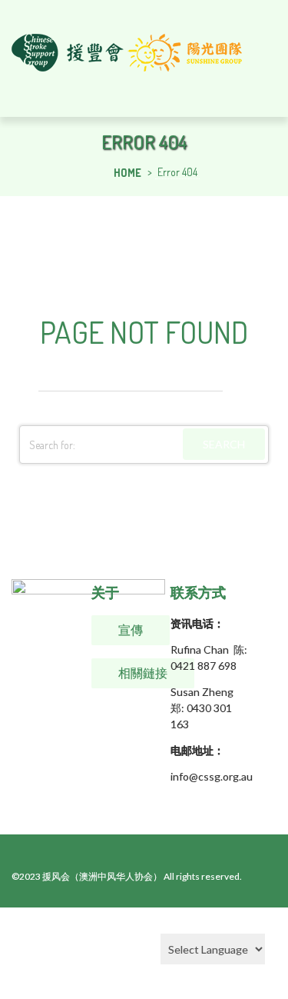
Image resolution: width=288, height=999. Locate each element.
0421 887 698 (203, 665)
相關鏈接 (142, 673)
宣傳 (130, 630)
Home (127, 172)
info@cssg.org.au (211, 776)
